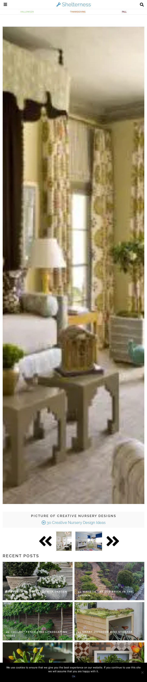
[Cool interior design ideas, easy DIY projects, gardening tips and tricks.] (73, 6)
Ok (73, 676)
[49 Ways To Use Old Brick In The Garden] (109, 581)
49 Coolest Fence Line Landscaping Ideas (36, 633)
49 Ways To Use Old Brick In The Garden (105, 593)
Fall (124, 11)
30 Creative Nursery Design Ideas (76, 522)
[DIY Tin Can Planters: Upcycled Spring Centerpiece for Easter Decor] (38, 661)
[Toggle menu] (5, 5)
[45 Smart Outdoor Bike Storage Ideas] (109, 621)
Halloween (27, 11)
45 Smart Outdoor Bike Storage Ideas (105, 633)
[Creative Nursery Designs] (64, 541)
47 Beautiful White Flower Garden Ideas (36, 593)
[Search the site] (142, 5)
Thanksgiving (78, 11)
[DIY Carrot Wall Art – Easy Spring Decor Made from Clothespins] (109, 661)
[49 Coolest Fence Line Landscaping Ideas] (38, 621)
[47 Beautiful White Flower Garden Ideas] (38, 581)
